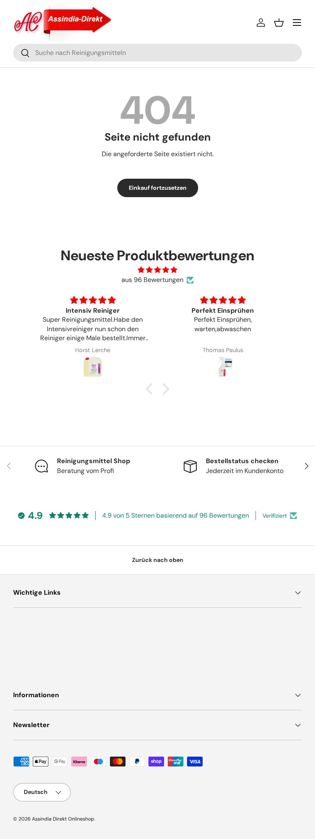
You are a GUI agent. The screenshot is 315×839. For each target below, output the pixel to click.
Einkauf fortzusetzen (158, 187)
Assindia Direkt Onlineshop (63, 819)
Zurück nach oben (157, 560)
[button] (279, 23)
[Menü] (297, 23)
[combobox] (157, 52)
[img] (157, 270)
